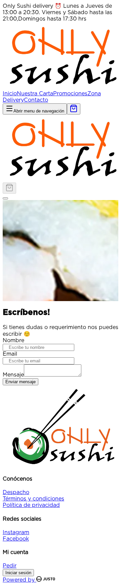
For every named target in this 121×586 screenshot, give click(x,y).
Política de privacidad (31, 505)
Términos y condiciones (33, 498)
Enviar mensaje (20, 381)
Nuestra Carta (35, 93)
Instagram (16, 532)
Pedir (9, 565)
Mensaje (13, 375)
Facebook (16, 539)
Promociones (70, 93)
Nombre (13, 340)
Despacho (16, 492)
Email (10, 354)
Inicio (10, 93)
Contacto (36, 100)
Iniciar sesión (18, 572)
